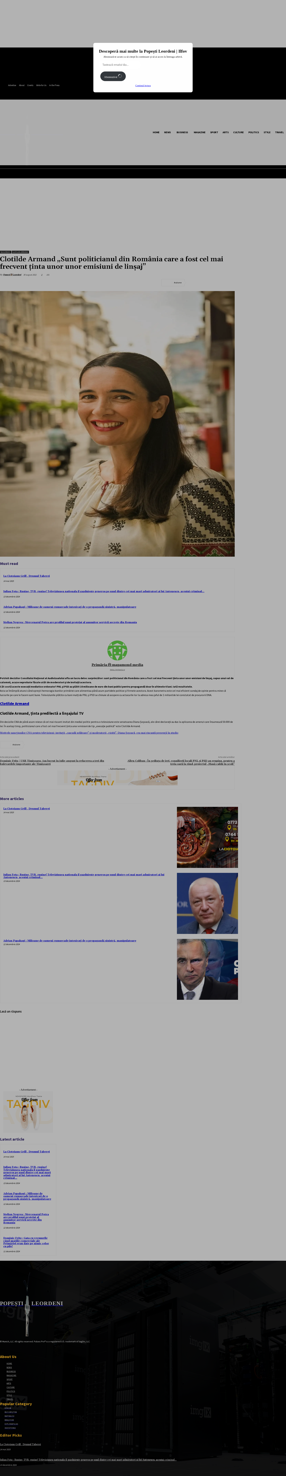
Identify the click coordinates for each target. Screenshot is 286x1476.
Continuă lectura (143, 85)
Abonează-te (111, 77)
